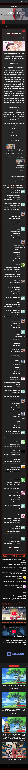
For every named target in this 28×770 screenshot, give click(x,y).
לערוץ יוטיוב (3, 22)
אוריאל (18, 441)
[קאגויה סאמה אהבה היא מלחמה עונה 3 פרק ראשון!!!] (20, 161)
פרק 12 (12, 132)
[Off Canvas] (25, 21)
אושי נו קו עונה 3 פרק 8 (12, 595)
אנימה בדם (17, 360)
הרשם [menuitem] (22, 1)
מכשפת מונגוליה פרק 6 (14, 750)
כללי (23, 31)
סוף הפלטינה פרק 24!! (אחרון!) (18, 175)
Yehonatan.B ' (16, 450)
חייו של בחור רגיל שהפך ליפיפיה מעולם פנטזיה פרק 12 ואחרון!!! (10, 152)
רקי (21, 37)
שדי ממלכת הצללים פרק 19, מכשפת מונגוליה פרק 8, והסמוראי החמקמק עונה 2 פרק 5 (14, 676)
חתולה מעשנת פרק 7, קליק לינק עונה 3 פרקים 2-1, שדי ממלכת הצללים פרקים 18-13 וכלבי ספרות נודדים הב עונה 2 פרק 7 (14, 700)
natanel (20, 559)
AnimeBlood (14, 12)
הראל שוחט (19, 585)
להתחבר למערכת (19, 550)
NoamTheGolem (16, 213)
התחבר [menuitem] (26, 1)
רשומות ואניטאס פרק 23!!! (19, 180)
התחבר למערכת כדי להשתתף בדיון (12, 199)
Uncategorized (22, 682)
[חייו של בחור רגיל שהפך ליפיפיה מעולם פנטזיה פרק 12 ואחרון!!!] (10, 146)
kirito (18, 479)
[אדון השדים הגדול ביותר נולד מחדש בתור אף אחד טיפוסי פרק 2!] (20, 146)
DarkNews (5, 765)
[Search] (6, 22)
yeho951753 (19, 576)
